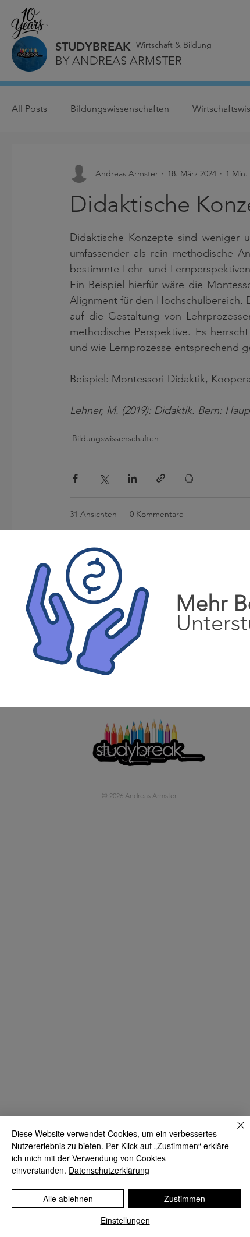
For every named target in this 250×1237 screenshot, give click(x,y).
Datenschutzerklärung (109, 1170)
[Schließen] (234, 1132)
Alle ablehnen (68, 1198)
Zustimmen (184, 1198)
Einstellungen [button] (125, 1220)
